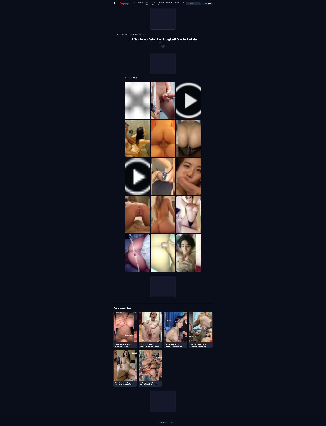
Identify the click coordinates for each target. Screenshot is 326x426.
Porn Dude (147, 3)
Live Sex (153, 3)
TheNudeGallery (179, 2)
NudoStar (140, 2)
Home (133, 2)
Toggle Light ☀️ (207, 3)
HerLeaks (169, 2)
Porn (163, 46)
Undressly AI (161, 3)
